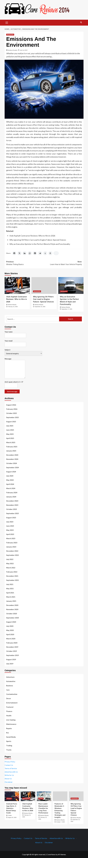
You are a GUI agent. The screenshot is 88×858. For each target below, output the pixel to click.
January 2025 (11, 451)
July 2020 (9, 626)
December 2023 (12, 501)
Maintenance (11, 724)
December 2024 (12, 455)
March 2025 (10, 442)
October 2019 (11, 651)
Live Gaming (10, 720)
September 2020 (12, 618)
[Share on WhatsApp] (30, 253)
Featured (9, 707)
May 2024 (10, 480)
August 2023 (11, 518)
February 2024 (11, 492)
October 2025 (11, 413)
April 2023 (10, 534)
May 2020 (10, 630)
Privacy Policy (10, 762)
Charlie (10, 815)
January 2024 (11, 497)
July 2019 (9, 664)
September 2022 (12, 555)
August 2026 (11, 405)
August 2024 (11, 472)
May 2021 (10, 588)
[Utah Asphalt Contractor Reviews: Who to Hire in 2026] (17, 285)
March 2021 (10, 597)
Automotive (10, 34)
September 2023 (12, 513)
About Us (8, 779)
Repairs (9, 728)
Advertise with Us (11, 772)
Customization (11, 694)
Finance (9, 711)
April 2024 (10, 484)
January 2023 (11, 547)
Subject (7, 350)
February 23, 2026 (13, 306)
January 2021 (11, 601)
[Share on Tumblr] (45, 253)
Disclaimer (9, 782)
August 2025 (11, 422)
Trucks (8, 750)
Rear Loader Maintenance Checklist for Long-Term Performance (43, 808)
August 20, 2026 (12, 817)
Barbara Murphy (12, 50)
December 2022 (12, 551)
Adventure (10, 677)
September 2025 (12, 417)
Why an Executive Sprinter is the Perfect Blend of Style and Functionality (39, 244)
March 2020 (10, 639)
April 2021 (10, 593)
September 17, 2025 (67, 309)
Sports (8, 741)
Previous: (15, 263)
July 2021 (9, 584)
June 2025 (10, 430)
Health (8, 716)
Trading (9, 745)
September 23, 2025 (40, 306)
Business (9, 686)
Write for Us (9, 775)
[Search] (81, 22)
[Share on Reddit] (40, 253)
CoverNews (51, 854)
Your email (8, 341)
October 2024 (11, 463)
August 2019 (11, 659)
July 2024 (9, 476)
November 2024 (12, 459)
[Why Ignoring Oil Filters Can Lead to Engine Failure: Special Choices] (44, 285)
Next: (66, 263)
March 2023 (10, 538)
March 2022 (10, 568)
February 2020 (11, 643)
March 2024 (10, 488)
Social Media (11, 737)
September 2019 (12, 655)
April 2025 (10, 438)
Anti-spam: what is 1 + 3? (14, 382)
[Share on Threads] (50, 253)
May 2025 (10, 434)
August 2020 (11, 622)
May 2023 (10, 530)
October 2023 (11, 509)
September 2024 (12, 467)
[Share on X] (19, 253)
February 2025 (11, 447)
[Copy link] (56, 253)
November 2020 (12, 609)
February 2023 (11, 543)
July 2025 (9, 426)
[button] (7, 22)
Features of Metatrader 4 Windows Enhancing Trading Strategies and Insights (60, 810)
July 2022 (9, 559)
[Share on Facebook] (14, 253)
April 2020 (10, 634)
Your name (9, 332)
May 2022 (10, 563)
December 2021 (12, 576)
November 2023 (12, 505)
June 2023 (10, 526)
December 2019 (12, 647)
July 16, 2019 (23, 50)
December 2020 (12, 605)
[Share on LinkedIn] (25, 253)
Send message (12, 391)
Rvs (7, 733)
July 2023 (9, 522)
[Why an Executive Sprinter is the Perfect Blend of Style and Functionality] (70, 285)
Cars (8, 690)
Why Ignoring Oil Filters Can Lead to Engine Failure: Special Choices (37, 240)
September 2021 (12, 580)
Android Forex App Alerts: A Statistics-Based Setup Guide (11, 808)
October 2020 (11, 614)
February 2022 (11, 572)
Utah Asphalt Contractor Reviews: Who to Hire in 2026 (32, 235)
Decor (8, 698)
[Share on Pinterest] (35, 253)
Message (8, 359)
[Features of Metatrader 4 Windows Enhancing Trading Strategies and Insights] (60, 796)
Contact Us (9, 765)
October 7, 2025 (60, 822)
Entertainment (11, 703)
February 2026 (11, 409)
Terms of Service (11, 768)
